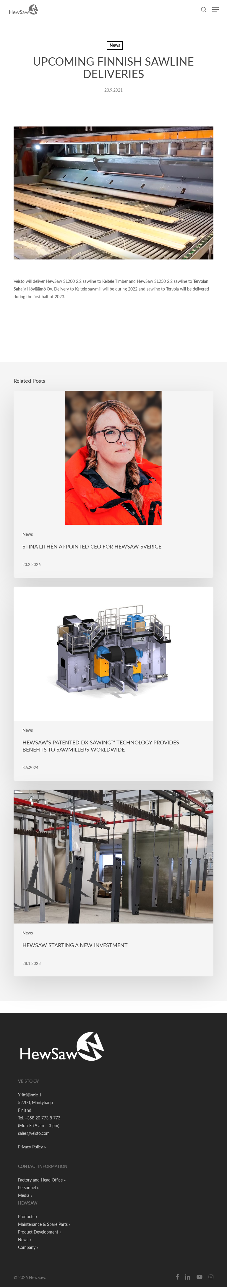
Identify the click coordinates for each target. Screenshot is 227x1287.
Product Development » (39, 1232)
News (115, 45)
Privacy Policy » (32, 1147)
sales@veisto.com (34, 1134)
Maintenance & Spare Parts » (44, 1225)
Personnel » (28, 1188)
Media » (25, 1196)
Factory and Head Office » (42, 1180)
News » (24, 1240)
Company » (28, 1248)
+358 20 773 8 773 (42, 1118)
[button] (215, 9)
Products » (27, 1217)
